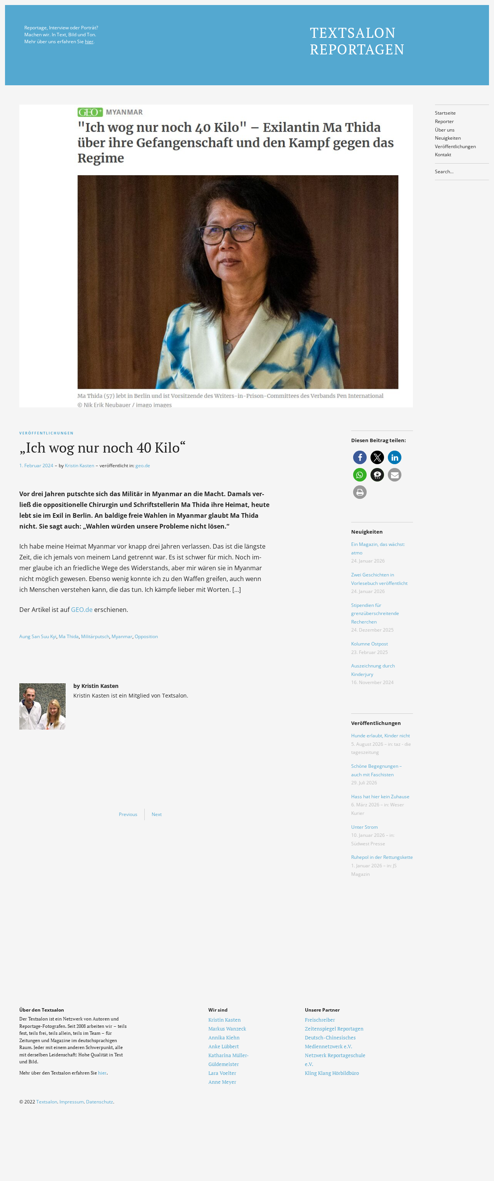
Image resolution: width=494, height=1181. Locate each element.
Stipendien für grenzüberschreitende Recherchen (375, 613)
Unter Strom (364, 827)
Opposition (146, 636)
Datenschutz (99, 1101)
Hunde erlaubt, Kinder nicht (380, 735)
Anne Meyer (222, 1081)
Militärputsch (95, 636)
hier (89, 41)
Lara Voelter (222, 1072)
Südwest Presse (368, 843)
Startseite (445, 113)
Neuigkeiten (448, 138)
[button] (360, 457)
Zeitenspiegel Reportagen (334, 1028)
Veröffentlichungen (455, 146)
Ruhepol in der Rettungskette (382, 857)
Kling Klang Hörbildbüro (332, 1072)
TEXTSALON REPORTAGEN (357, 41)
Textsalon (46, 1101)
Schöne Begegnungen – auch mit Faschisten (376, 770)
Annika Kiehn (224, 1037)
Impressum (71, 1101)
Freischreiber (320, 1019)
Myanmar (122, 636)
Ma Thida (69, 636)
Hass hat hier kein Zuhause (380, 796)
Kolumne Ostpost (369, 643)
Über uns (445, 130)
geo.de (142, 465)
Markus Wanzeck (227, 1028)
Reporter (444, 121)
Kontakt (443, 154)
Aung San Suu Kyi (37, 636)
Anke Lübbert (223, 1046)
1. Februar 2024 (36, 465)
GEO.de (82, 609)
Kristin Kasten (79, 465)
